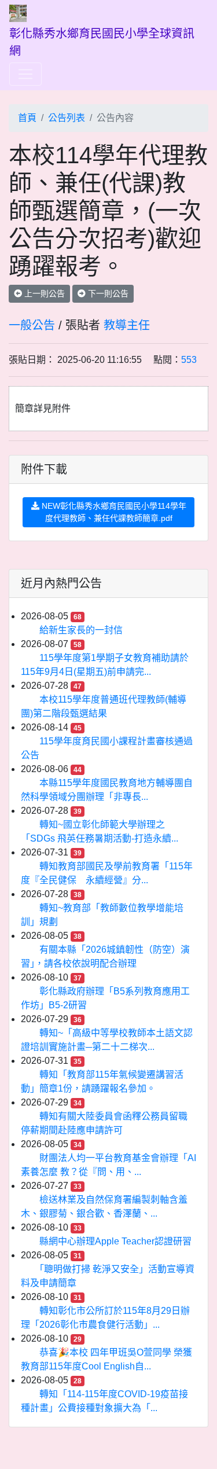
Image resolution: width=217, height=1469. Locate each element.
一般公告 (32, 325)
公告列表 (66, 118)
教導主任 (127, 325)
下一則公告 (107, 293)
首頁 (27, 118)
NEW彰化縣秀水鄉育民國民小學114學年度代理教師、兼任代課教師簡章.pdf (112, 512)
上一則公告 (43, 293)
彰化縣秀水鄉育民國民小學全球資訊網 (101, 42)
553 (189, 360)
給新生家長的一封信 (81, 630)
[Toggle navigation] (25, 74)
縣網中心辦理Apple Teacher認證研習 (115, 1241)
